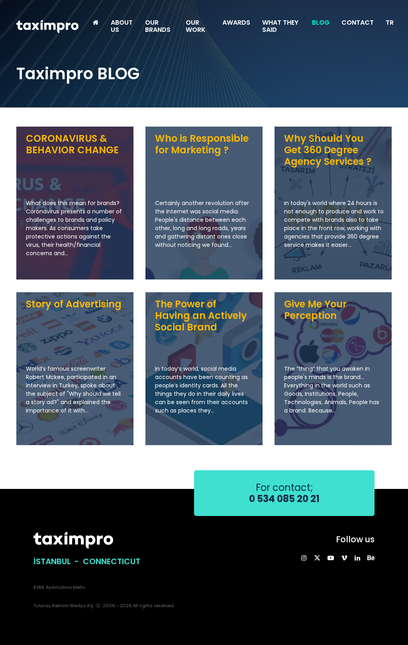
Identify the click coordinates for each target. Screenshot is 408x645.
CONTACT (357, 22)
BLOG (321, 22)
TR (390, 22)
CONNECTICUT (111, 561)
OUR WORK (196, 26)
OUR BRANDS (158, 26)
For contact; (284, 493)
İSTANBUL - (58, 561)
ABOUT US (122, 26)
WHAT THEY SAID (280, 26)
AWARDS (236, 22)
